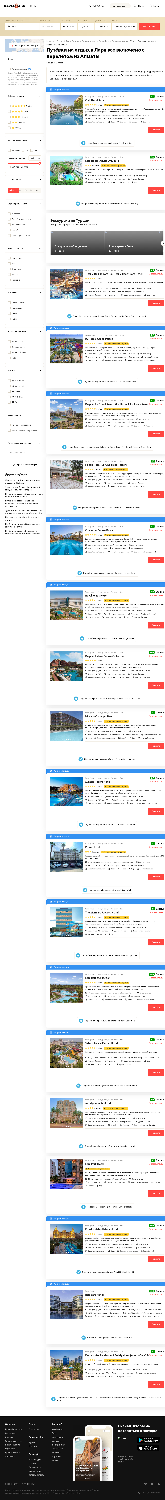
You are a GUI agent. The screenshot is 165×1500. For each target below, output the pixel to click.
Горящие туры (35, 1459)
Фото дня (33, 1446)
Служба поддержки (13, 1441)
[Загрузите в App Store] (148, 1448)
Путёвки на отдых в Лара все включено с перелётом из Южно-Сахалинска (21, 503)
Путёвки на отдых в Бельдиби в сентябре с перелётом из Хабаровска (23, 532)
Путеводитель (35, 1467)
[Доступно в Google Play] (148, 1440)
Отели (55, 1460)
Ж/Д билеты (57, 1449)
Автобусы (56, 1452)
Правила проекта (12, 1452)
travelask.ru (50, 1490)
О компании (10, 1433)
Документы (10, 1456)
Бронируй (57, 1424)
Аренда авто (57, 1437)
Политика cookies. (73, 1493)
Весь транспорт (58, 1445)
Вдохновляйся (36, 1437)
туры (33, 5)
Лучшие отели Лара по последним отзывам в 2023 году (22, 481)
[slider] (39, 163)
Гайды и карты (35, 1471)
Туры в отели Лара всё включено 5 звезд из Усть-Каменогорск (22, 488)
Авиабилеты (57, 1429)
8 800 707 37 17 (11, 1484)
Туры (54, 1433)
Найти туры (149, 26)
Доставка (9, 1437)
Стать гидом (34, 1429)
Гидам (32, 1424)
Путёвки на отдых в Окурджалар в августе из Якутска (22, 525)
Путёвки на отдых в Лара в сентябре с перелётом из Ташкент (24, 495)
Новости (32, 1463)
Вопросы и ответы (36, 1475)
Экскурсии (56, 1441)
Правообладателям (13, 1429)
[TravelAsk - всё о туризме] (13, 5)
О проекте (10, 1424)
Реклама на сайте (12, 1445)
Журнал (32, 1442)
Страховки (56, 1456)
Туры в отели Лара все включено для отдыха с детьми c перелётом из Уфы (23, 511)
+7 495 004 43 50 (28, 1484)
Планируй (34, 1454)
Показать (156, 130)
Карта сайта (10, 1449)
